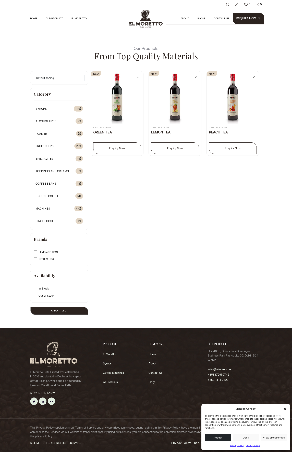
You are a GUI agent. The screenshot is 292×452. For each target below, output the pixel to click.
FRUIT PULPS (58, 146)
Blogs (201, 18)
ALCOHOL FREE (58, 121)
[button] (285, 408)
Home (33, 18)
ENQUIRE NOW (246, 18)
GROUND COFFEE (58, 196)
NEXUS (46, 259)
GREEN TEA (102, 132)
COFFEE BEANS (58, 183)
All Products (110, 382)
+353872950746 (218, 374)
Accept (218, 437)
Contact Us (221, 18)
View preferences (274, 437)
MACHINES (58, 208)
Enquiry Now (117, 148)
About (185, 18)
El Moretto (79, 18)
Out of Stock (46, 295)
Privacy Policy (237, 445)
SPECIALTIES (58, 158)
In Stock (44, 288)
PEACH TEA (218, 132)
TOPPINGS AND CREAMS (58, 171)
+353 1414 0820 (218, 379)
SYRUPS (58, 108)
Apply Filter (59, 310)
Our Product (54, 18)
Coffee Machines (113, 372)
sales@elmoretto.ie (219, 369)
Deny (246, 437)
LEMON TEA (161, 132)
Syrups (107, 363)
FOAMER (58, 133)
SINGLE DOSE (58, 221)
